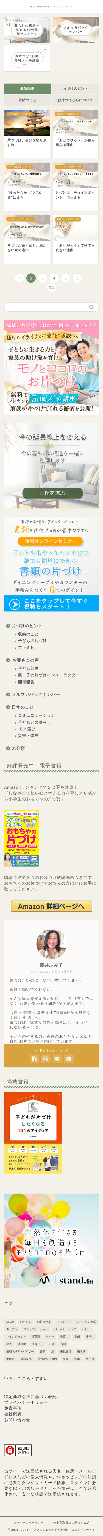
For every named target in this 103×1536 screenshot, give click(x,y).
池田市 (10, 1358)
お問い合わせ (17, 1419)
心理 (52, 1344)
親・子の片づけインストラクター (49, 675)
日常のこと (23, 707)
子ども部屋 (28, 668)
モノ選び (27, 729)
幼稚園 (22, 1344)
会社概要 (13, 1414)
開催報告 (26, 682)
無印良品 (26, 1358)
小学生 (90, 1336)
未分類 (18, 748)
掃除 (63, 1344)
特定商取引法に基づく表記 (30, 1396)
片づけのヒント (75, 88)
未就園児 (65, 1351)
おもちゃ (25, 1321)
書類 (42, 1351)
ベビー (86, 1329)
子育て (64, 1336)
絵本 (77, 1358)
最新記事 (27, 88)
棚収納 (81, 1351)
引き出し (37, 1344)
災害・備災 (28, 736)
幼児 (9, 1344)
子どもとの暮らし (34, 722)
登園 (65, 1358)
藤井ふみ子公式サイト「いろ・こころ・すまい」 (51, 6)
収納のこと (28, 100)
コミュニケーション (36, 715)
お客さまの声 (26, 660)
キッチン (11, 1329)
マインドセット (16, 1336)
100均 (10, 1321)
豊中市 (90, 1358)
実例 (77, 1336)
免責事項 (13, 1408)
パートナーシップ (65, 1329)
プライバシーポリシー (26, 1402)
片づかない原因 (47, 1358)
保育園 (36, 1336)
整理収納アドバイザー (20, 1351)
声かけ (50, 1336)
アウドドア (64, 1321)
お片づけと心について (75, 100)
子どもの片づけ (32, 641)
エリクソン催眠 (86, 1321)
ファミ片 (26, 648)
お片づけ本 (44, 1321)
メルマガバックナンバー (36, 694)
